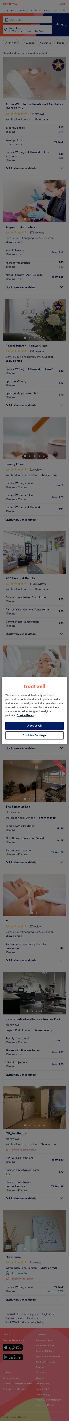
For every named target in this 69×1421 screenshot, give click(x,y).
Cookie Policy (25, 715)
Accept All (34, 725)
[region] (34, 710)
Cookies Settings (35, 735)
